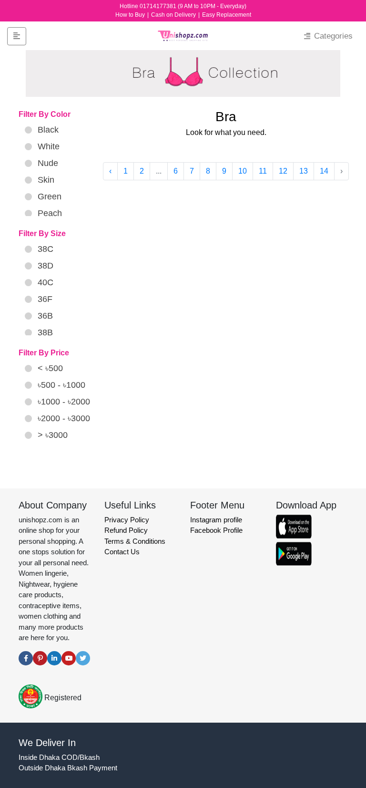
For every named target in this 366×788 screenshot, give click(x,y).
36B (45, 316)
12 (283, 171)
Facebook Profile (216, 530)
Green (49, 196)
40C (45, 282)
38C (45, 249)
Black (48, 130)
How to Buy (130, 14)
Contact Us (122, 552)
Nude (48, 163)
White (49, 146)
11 (263, 171)
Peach (50, 213)
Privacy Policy (126, 520)
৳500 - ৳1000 (61, 385)
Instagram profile (216, 520)
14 (324, 171)
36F (45, 299)
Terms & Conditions (134, 541)
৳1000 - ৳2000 (64, 401)
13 (303, 171)
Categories (332, 36)
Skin (46, 180)
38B (45, 332)
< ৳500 (50, 368)
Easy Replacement (226, 14)
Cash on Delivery (174, 14)
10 (242, 171)
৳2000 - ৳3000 (64, 418)
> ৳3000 (53, 435)
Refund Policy (126, 530)
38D (45, 265)
